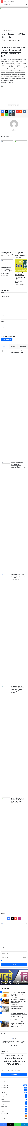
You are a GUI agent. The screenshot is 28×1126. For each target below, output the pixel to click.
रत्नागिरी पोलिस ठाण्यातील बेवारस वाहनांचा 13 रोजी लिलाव (20, 254)
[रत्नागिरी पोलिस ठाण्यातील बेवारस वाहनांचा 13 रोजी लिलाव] (21, 195)
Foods (3, 1118)
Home (4, 30)
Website (3, 327)
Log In (14, 964)
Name (3, 315)
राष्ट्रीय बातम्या (5, 1087)
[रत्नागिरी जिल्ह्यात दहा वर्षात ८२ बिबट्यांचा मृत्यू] (7, 195)
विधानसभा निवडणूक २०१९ (7, 1101)
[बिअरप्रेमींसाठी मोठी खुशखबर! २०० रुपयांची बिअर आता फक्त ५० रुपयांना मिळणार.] (5, 1001)
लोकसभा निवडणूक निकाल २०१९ (8, 1108)
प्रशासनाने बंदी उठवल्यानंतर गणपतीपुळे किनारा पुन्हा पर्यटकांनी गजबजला (12, 982)
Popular (4, 346)
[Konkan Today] (7, 4)
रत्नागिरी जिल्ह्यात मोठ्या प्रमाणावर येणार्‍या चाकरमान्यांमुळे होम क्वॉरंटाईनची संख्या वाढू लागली (18, 465)
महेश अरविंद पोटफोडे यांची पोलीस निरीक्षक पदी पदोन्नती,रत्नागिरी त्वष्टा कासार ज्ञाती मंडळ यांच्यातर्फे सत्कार (7, 270)
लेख (3, 1099)
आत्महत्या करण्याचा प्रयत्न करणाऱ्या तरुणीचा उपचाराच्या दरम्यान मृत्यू (18, 576)
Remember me (5, 961)
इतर (3, 1104)
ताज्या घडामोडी (5, 1106)
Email (3, 321)
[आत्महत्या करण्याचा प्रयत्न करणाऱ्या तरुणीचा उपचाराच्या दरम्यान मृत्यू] (6, 629)
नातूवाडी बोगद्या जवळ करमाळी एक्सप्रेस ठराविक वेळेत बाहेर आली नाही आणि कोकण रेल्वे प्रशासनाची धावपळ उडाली (19, 1016)
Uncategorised (5, 1094)
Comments (23, 346)
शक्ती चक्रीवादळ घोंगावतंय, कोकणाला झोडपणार (17, 1007)
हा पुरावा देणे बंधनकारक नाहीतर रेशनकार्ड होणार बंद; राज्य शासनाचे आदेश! (18, 994)
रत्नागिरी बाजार (5, 1113)
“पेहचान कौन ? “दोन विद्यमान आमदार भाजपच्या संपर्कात (18, 351)
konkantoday (14, 105)
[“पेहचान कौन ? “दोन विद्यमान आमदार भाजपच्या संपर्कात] (6, 405)
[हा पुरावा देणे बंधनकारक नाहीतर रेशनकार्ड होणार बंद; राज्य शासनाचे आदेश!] (5, 994)
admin (5, 40)
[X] (6, 111)
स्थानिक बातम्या (9, 30)
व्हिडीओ (3, 1111)
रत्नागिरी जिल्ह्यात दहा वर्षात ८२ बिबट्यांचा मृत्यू (7, 253)
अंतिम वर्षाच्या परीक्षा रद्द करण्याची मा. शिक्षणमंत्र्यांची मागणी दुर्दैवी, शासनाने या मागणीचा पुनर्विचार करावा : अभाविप (17, 689)
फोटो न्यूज (4, 1097)
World (3, 1116)
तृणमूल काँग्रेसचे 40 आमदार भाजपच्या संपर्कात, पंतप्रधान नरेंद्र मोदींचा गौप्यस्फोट (17, 799)
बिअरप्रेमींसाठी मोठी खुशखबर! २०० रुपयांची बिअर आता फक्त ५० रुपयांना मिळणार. (18, 1001)
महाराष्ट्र (3, 1090)
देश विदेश (4, 1092)
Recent (13, 346)
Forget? (24, 957)
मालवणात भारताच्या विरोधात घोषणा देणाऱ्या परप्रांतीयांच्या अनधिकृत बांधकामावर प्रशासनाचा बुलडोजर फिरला (19, 1024)
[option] (14, 977)
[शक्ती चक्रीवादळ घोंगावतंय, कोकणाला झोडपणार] (5, 1009)
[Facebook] (2, 111)
